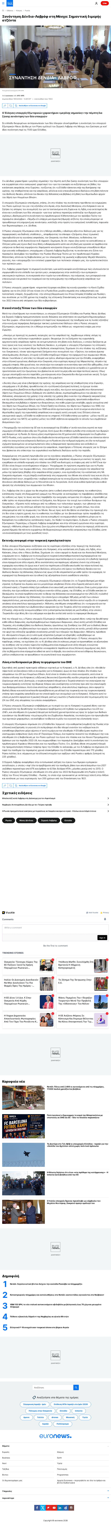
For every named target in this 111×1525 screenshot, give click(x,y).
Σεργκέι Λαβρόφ (49, 820)
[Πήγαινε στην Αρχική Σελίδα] (9, 3)
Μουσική (70, 1417)
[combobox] (55, 1387)
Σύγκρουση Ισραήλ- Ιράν (34, 1404)
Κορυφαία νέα (13, 1081)
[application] (55, 57)
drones (55, 1417)
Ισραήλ (45, 1424)
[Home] (3, 10)
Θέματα (5, 1446)
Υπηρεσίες (7, 1491)
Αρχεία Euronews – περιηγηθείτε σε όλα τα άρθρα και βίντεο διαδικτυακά (81, 1481)
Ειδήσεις (10, 10)
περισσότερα (8, 1498)
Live (105, 3)
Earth (59, 1457)
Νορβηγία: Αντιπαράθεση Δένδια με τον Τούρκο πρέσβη (27, 805)
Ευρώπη (5, 1452)
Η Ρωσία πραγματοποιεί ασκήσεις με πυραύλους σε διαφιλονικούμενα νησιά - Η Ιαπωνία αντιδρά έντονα (49, 811)
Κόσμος (19, 10)
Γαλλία (40, 1417)
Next (4, 1463)
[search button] (76, 1387)
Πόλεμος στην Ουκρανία (40, 1411)
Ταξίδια (5, 1469)
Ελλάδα (68, 820)
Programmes (62, 1475)
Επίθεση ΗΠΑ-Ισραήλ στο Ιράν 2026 (71, 1404)
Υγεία (85, 1417)
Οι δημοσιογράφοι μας (12, 1480)
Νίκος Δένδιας (26, 820)
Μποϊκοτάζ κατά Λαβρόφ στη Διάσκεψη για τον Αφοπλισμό (28, 798)
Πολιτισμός (62, 1469)
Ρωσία (27, 10)
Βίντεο (5, 1475)
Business (6, 1457)
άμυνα (26, 1417)
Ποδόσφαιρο (63, 1424)
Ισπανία (78, 1411)
